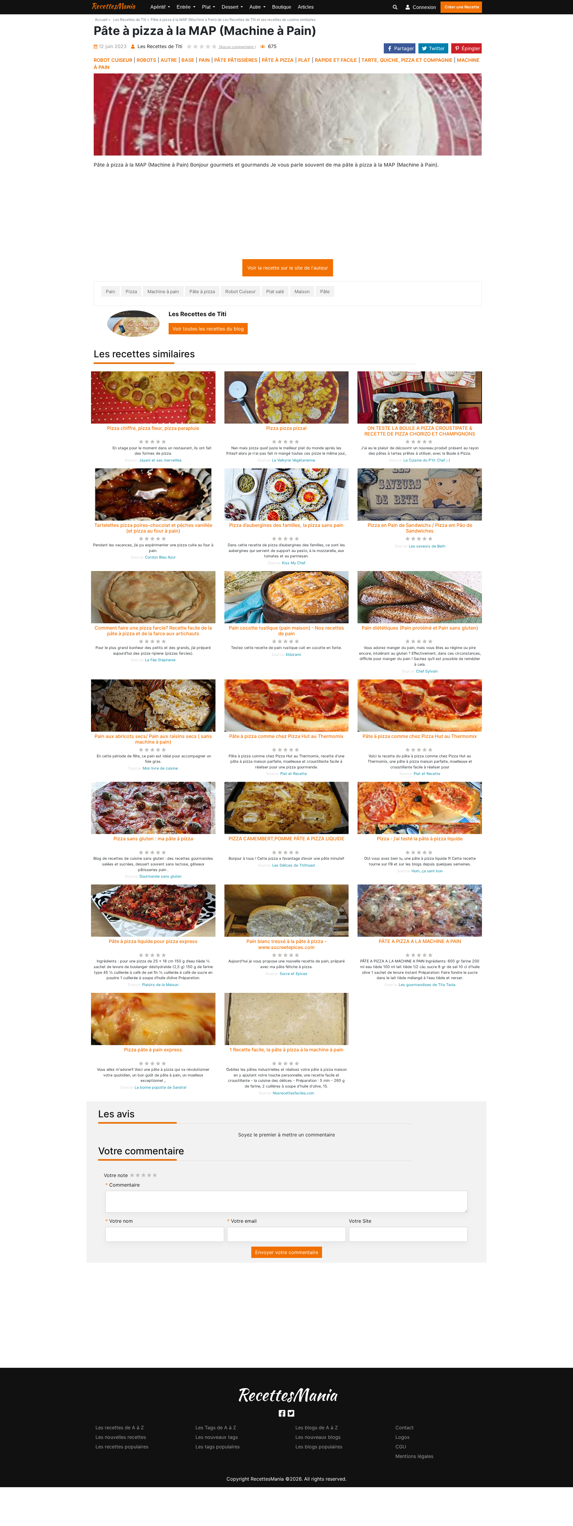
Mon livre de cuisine (160, 769)
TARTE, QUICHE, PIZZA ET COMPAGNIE (406, 60)
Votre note (116, 1176)
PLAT (304, 60)
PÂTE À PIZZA (278, 60)
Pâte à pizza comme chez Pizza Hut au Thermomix (286, 737)
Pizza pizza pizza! (286, 429)
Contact (404, 1429)
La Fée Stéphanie (160, 661)
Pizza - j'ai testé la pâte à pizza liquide (420, 840)
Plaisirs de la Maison (160, 986)
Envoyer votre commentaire (286, 1253)
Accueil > (103, 19)
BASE (187, 60)
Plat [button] (207, 7)
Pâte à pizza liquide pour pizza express (153, 942)
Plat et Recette (293, 775)
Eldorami (293, 655)
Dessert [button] (230, 7)
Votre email (244, 1222)
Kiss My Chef (293, 564)
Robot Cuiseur (240, 293)
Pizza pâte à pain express (153, 1051)
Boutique (281, 7)
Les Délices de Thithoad (293, 866)
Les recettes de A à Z (120, 1429)
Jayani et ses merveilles (160, 461)
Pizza (131, 293)
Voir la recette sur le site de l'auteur (287, 269)
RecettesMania (113, 6)
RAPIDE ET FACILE (336, 60)
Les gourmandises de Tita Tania (427, 986)
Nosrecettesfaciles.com (293, 1094)
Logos (402, 1438)
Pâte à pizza (202, 293)
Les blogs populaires (318, 1448)
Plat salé (275, 293)
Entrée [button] (184, 7)
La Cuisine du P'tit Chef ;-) (426, 461)
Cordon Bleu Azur (160, 558)
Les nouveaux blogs (318, 1438)
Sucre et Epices (293, 975)
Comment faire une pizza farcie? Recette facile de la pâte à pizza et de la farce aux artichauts (153, 632)
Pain (110, 293)
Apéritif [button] (158, 7)
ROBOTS (146, 60)
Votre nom (121, 1222)
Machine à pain (163, 293)
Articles (306, 7)
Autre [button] (255, 7)
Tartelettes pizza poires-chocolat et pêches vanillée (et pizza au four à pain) (153, 529)
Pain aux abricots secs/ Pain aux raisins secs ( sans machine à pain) (153, 740)
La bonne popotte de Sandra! (160, 1088)
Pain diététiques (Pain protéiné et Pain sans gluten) (420, 629)
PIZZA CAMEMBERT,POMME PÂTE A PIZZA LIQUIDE (286, 840)
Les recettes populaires (122, 1448)
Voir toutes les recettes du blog (208, 330)
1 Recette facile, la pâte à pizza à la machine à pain (286, 1051)
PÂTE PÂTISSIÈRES (235, 60)
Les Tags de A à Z (215, 1429)
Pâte (325, 293)
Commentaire (124, 1186)
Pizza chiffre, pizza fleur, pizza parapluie (153, 429)
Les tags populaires (217, 1448)
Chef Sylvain (427, 672)
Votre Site (360, 1222)
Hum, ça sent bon (427, 872)
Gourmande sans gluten (160, 877)
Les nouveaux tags (216, 1438)
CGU (400, 1448)
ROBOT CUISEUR (113, 60)
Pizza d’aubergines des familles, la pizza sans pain (286, 526)
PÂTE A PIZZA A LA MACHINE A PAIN (420, 942)
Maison (302, 293)
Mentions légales (414, 1457)
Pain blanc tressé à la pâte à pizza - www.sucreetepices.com (286, 945)
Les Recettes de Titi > (131, 19)
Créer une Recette (462, 6)
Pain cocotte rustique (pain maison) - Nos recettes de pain (286, 632)
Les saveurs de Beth (427, 547)
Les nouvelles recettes (121, 1438)
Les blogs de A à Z (316, 1429)
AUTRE (169, 60)
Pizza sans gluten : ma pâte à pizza (153, 840)
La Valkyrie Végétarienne (293, 461)
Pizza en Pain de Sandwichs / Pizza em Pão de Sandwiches (420, 529)
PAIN (204, 60)
